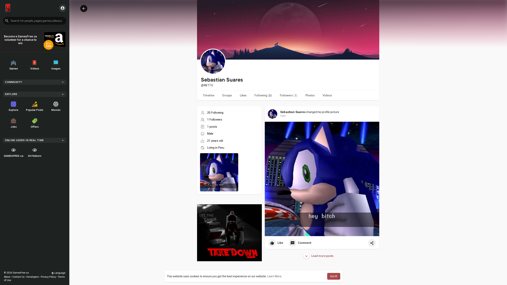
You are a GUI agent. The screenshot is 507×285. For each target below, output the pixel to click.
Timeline (208, 95)
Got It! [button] (333, 276)
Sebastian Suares (293, 112)
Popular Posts (34, 109)
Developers (33, 277)
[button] (34, 21)
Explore (13, 109)
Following (262, 95)
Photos (310, 95)
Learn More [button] (274, 276)
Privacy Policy (48, 277)
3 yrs (283, 115)
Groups (227, 95)
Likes (243, 95)
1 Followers (214, 119)
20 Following (215, 112)
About (7, 277)
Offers (35, 126)
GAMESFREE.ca (13, 155)
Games (13, 68)
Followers (288, 95)
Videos (34, 68)
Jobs (13, 126)
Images (55, 68)
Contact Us (18, 277)
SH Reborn (34, 155)
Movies (55, 109)
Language (59, 273)
